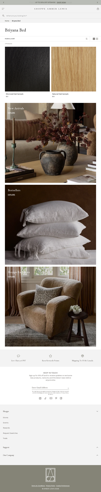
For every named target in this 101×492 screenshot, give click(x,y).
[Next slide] (97, 2)
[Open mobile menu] (3, 8)
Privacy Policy (50, 486)
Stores (5, 418)
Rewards (6, 428)
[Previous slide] (3, 2)
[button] (50, 411)
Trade (5, 438)
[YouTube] (51, 398)
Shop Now (61, 2)
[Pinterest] (56, 398)
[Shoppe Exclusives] (50, 307)
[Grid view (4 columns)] (94, 39)
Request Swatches (10, 433)
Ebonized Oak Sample (14, 94)
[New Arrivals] (50, 143)
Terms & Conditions (38, 486)
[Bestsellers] (50, 225)
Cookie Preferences (63, 486)
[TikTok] (45, 398)
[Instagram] (40, 398)
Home (7, 21)
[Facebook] (61, 398)
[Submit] (3, 15)
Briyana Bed (16, 21)
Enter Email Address (39, 385)
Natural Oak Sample (60, 94)
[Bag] (97, 8)
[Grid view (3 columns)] (97, 39)
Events (5, 423)
